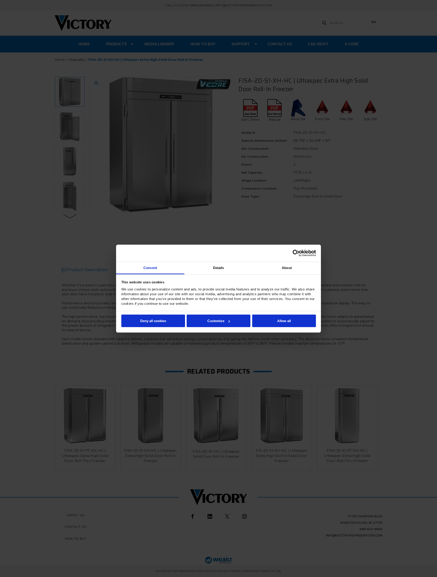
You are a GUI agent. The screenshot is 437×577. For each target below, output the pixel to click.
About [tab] (287, 268)
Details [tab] (218, 268)
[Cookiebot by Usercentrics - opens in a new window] (296, 253)
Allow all (284, 321)
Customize (215, 321)
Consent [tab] (150, 268)
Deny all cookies (153, 321)
